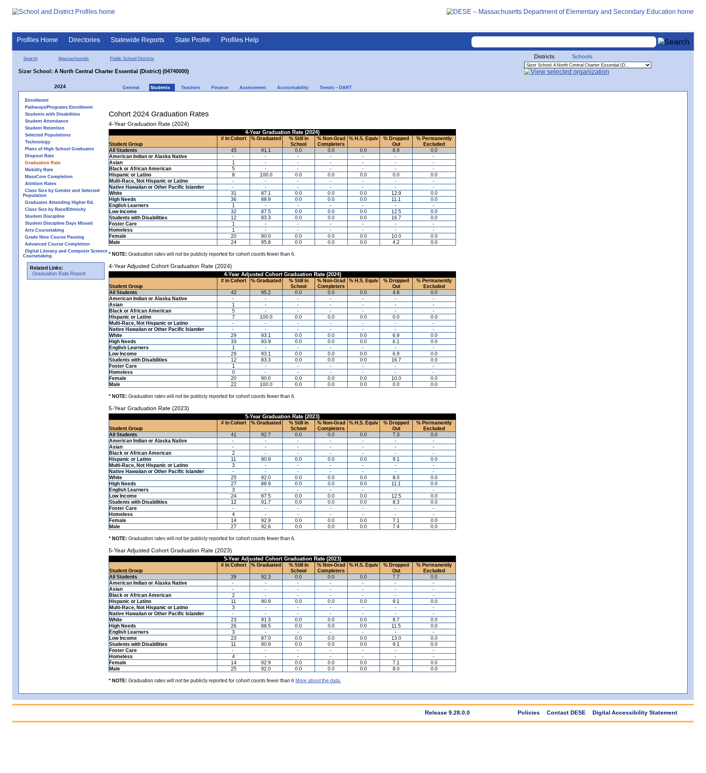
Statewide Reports (137, 39)
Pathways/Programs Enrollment (59, 107)
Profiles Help (240, 39)
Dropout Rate (39, 155)
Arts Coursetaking (44, 230)
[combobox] (563, 41)
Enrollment (37, 100)
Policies (529, 712)
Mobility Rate (39, 169)
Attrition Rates (40, 183)
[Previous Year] (48, 87)
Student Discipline (45, 216)
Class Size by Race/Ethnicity (55, 209)
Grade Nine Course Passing (54, 237)
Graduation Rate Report (58, 274)
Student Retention (45, 127)
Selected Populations (48, 134)
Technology (37, 141)
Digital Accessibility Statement (634, 712)
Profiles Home (37, 39)
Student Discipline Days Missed (59, 223)
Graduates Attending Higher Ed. (59, 202)
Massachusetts (73, 58)
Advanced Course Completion (57, 243)
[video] (420, 103)
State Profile (192, 39)
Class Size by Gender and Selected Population (61, 193)
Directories (84, 39)
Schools (582, 56)
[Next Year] (77, 87)
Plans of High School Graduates (59, 148)
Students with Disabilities (52, 114)
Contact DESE (566, 712)
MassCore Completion (49, 176)
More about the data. (318, 681)
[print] (405, 103)
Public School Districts (132, 58)
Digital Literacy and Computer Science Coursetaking (65, 253)
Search (30, 58)
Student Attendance (46, 120)
